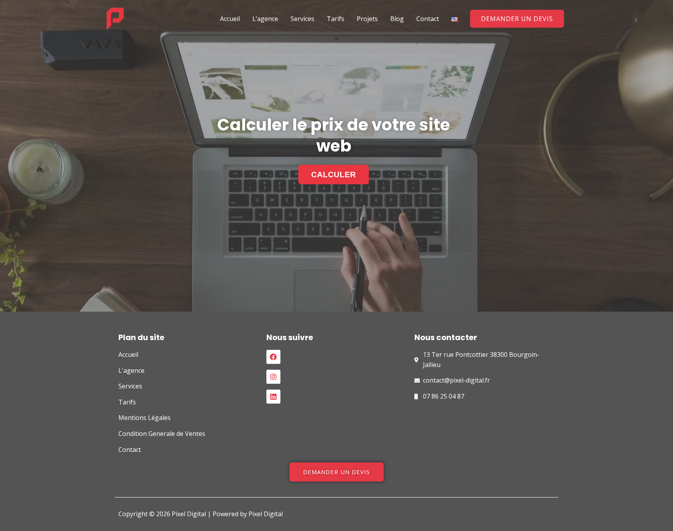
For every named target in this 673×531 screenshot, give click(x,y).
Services (302, 18)
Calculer (333, 174)
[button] (517, 19)
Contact (427, 18)
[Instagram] (273, 377)
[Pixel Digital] (115, 18)
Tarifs (335, 18)
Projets (367, 18)
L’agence (265, 18)
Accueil (230, 18)
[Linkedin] (273, 397)
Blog (397, 18)
